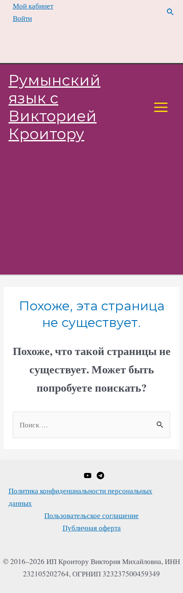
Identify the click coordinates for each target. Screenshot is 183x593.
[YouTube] (88, 475)
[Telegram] (100, 475)
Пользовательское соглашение (91, 515)
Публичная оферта (92, 528)
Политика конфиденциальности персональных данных (80, 497)
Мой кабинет (33, 6)
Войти (22, 18)
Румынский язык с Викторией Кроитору (54, 107)
